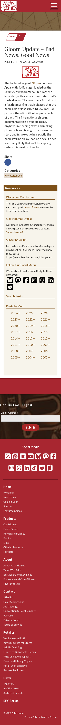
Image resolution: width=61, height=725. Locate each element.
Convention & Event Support (19, 610)
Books (7, 538)
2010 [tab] (29, 344)
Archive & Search (13, 692)
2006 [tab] (44, 351)
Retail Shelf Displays (15, 665)
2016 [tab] (29, 332)
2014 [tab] (14, 338)
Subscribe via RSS (17, 240)
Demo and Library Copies (17, 661)
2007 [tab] (29, 351)
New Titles (9, 497)
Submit (30, 427)
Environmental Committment (19, 579)
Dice (6, 542)
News (12, 36)
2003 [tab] (44, 357)
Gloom (36, 83)
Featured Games (12, 510)
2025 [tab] (29, 313)
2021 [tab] (44, 319)
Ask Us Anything (12, 647)
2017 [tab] (14, 332)
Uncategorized (13, 175)
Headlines (9, 492)
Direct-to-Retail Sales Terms (19, 651)
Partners (8, 551)
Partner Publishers (14, 670)
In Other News (11, 688)
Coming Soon (10, 501)
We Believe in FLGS (14, 638)
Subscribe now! (14, 232)
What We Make (12, 570)
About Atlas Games (14, 565)
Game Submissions (13, 601)
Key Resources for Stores (17, 642)
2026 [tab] (14, 313)
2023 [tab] (14, 319)
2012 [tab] (44, 338)
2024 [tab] (44, 313)
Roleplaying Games (14, 533)
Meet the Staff (11, 583)
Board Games (10, 528)
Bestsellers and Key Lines (17, 574)
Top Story (8, 683)
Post (21, 36)
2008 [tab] (14, 351)
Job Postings (10, 606)
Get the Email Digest (19, 218)
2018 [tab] (44, 325)
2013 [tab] (29, 338)
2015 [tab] (44, 332)
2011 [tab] (14, 344)
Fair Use (8, 615)
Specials (8, 506)
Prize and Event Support (16, 656)
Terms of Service (12, 624)
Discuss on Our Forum (20, 197)
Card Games (10, 524)
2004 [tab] (29, 357)
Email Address (9, 412)
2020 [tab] (14, 325)
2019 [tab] (29, 325)
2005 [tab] (14, 357)
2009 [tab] (44, 344)
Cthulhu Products (13, 547)
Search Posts (14, 296)
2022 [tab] (29, 319)
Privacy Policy (11, 620)
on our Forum (31, 207)
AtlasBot (8, 597)
